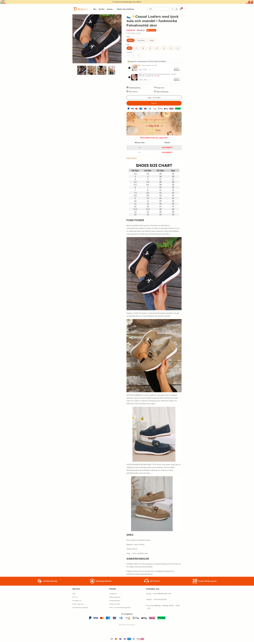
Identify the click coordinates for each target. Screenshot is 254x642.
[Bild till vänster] (74, 70)
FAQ (73, 593)
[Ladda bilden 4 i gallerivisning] (111, 70)
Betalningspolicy (114, 597)
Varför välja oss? (78, 604)
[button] (110, 9)
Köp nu (154, 103)
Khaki (152, 40)
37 (136, 48)
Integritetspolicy (114, 600)
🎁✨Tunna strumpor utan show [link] (147, 65)
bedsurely (132, 624)
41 (164, 48)
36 (129, 48)
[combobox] (161, 9)
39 (150, 48)
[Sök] (172, 9)
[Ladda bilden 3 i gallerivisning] (101, 70)
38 (143, 48)
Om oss (75, 597)
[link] (134, 68)
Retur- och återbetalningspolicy (120, 607)
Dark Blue (141, 40)
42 (171, 48)
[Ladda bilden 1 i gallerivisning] (81, 70)
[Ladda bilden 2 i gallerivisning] (91, 70)
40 (157, 48)
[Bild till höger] (119, 70)
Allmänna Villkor (114, 604)
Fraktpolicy (113, 593)
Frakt (128, 33)
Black (130, 40)
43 (178, 48)
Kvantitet (129, 52)
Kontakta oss (76, 600)
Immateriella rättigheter (80, 607)
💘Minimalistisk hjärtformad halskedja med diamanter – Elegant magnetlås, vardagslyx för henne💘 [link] (157, 75)
